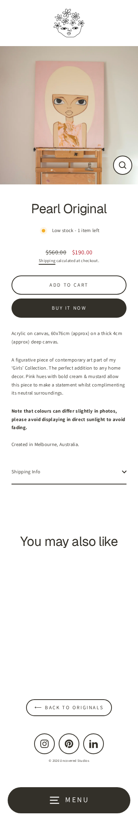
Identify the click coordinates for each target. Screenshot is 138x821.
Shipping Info (26, 471)
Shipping (47, 260)
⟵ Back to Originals (69, 707)
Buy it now (69, 308)
